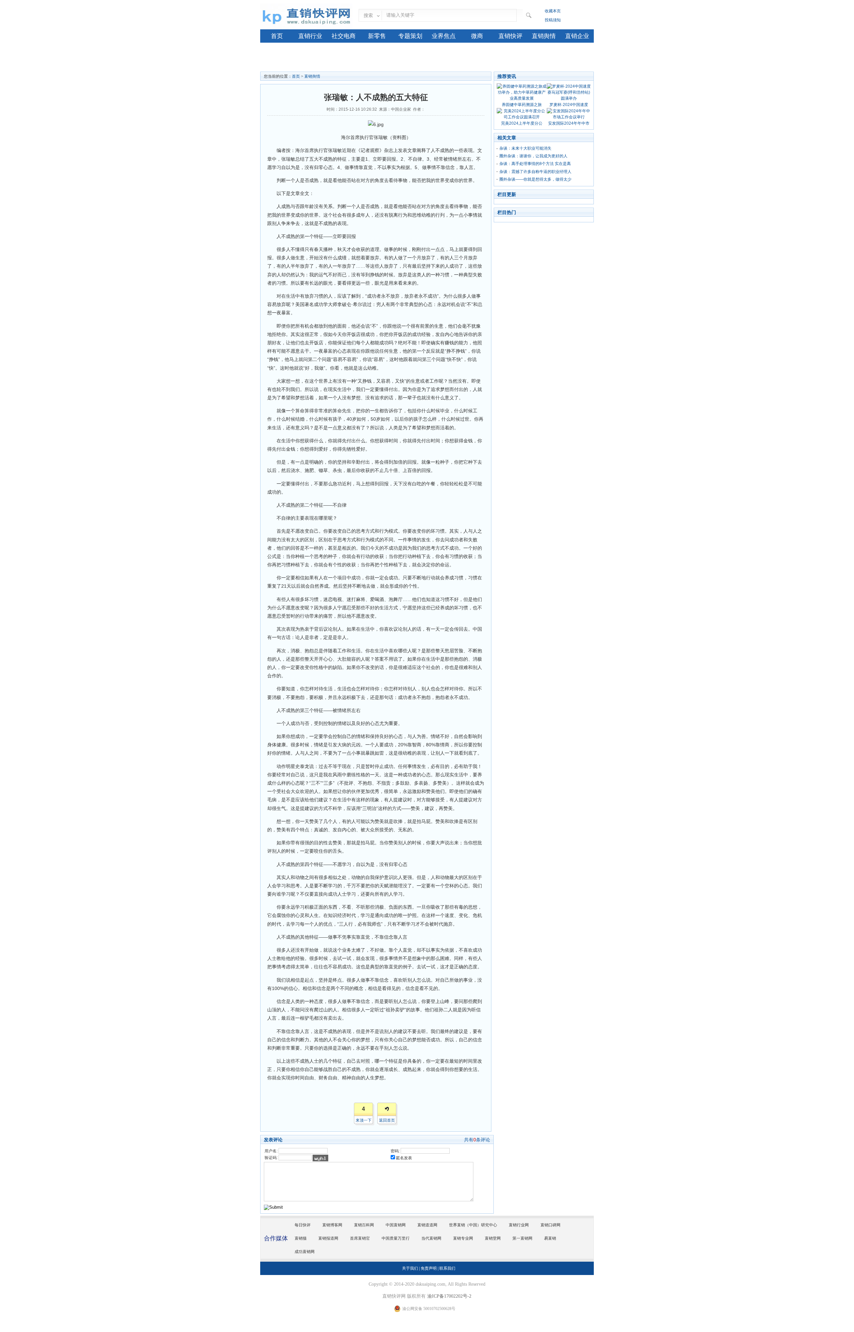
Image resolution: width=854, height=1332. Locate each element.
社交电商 (344, 36)
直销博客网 (332, 1225)
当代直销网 (431, 1238)
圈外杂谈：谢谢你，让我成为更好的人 (533, 156)
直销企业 (577, 36)
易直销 (550, 1238)
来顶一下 (364, 1120)
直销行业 (310, 36)
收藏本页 (553, 11)
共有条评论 (477, 1139)
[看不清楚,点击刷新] (320, 1158)
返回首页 (387, 1120)
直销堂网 (493, 1238)
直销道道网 (427, 1225)
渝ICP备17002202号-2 (449, 1296)
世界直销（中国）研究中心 (473, 1225)
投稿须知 (553, 20)
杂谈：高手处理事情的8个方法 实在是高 (535, 163)
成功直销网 (305, 1251)
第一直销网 (522, 1238)
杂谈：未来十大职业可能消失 (525, 148)
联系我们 (447, 1268)
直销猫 (301, 1238)
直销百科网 (364, 1225)
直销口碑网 (550, 1225)
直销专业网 (463, 1238)
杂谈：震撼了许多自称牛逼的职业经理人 (535, 171)
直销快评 (510, 36)
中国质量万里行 (396, 1238)
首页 (277, 36)
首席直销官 (360, 1238)
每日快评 (303, 1225)
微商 (477, 36)
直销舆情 (544, 36)
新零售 (377, 36)
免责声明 (429, 1268)
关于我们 (410, 1268)
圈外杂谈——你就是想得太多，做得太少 (535, 179)
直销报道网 (328, 1238)
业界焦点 (444, 36)
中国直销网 (396, 1225)
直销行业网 (519, 1225)
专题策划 (410, 36)
